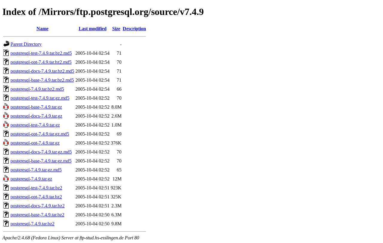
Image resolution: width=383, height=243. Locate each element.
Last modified (93, 28)
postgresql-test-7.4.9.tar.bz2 (36, 187)
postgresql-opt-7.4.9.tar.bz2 (36, 196)
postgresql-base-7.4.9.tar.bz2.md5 (42, 80)
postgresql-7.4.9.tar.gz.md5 (36, 169)
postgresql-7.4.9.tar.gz (31, 178)
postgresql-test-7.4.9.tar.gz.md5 (39, 98)
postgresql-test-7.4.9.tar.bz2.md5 (41, 53)
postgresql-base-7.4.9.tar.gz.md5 (41, 160)
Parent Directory (26, 44)
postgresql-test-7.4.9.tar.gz (35, 124)
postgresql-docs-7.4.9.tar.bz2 (37, 205)
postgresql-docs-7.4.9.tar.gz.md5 (41, 151)
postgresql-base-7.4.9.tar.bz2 (37, 214)
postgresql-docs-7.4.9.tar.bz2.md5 (42, 71)
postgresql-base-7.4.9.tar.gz (36, 107)
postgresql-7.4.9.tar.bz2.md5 (37, 89)
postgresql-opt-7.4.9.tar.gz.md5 (39, 133)
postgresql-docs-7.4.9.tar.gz (36, 116)
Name (42, 28)
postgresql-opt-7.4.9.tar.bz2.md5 (41, 62)
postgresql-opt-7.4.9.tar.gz (35, 142)
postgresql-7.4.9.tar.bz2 (32, 223)
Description (134, 28)
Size (116, 28)
